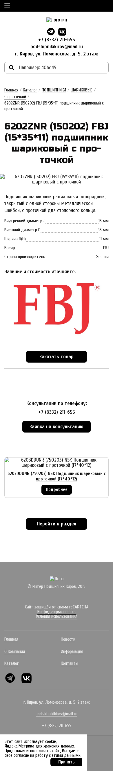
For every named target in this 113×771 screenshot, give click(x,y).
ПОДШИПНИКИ (54, 90)
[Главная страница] (56, 20)
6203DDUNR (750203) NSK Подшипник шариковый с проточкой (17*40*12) (57, 476)
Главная (11, 90)
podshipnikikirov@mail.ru (56, 47)
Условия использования (56, 616)
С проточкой (15, 96)
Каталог (30, 90)
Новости (68, 639)
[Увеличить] (56, 179)
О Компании (14, 651)
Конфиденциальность (56, 611)
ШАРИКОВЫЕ (81, 90)
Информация (72, 651)
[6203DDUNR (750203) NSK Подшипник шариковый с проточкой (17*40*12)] (56, 462)
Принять (66, 762)
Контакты (69, 663)
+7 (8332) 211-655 (56, 40)
